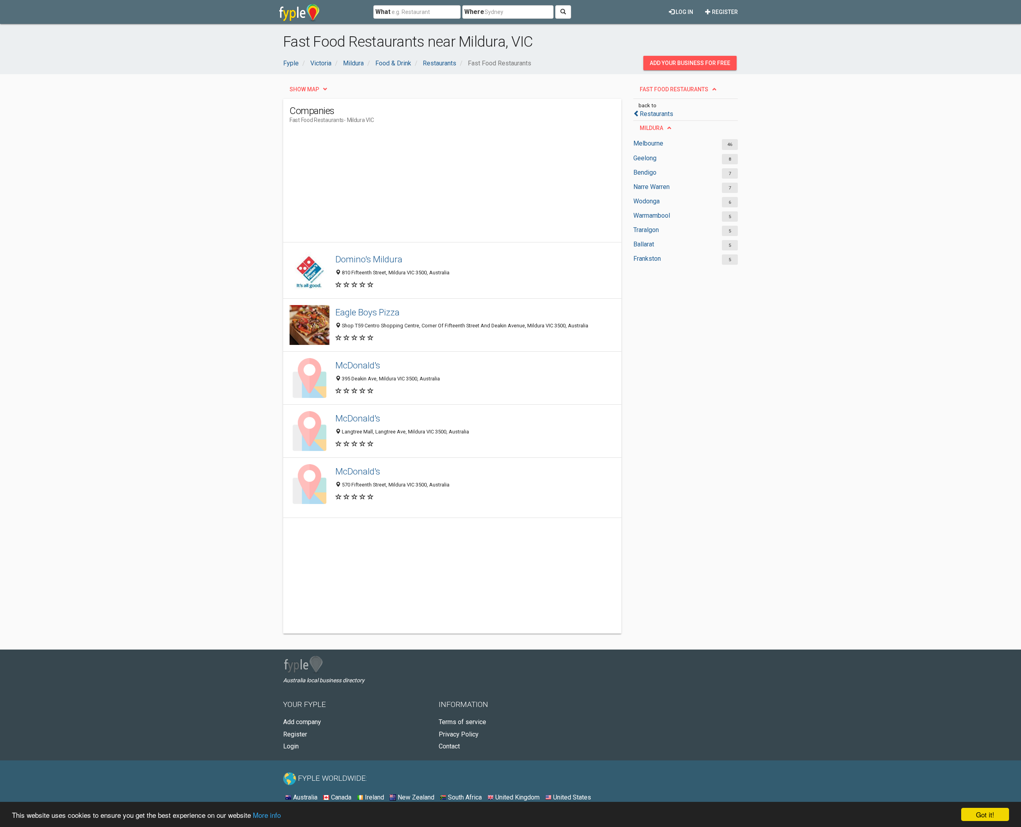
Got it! (985, 814)
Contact (449, 746)
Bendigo (644, 172)
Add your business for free (690, 63)
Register (724, 12)
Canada (340, 797)
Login (291, 746)
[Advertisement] (435, 186)
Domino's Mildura (368, 259)
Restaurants (656, 114)
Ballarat (643, 244)
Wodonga (646, 201)
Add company (302, 722)
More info (267, 815)
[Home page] (299, 12)
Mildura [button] (651, 128)
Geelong (644, 158)
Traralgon (646, 230)
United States (571, 797)
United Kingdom (517, 797)
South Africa (464, 797)
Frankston (647, 258)
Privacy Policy (459, 734)
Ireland (373, 797)
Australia (304, 797)
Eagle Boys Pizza (367, 312)
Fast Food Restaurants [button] (674, 89)
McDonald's (357, 365)
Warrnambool (651, 215)
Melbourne (648, 143)
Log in (683, 12)
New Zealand (415, 797)
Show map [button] (304, 89)
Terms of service (462, 722)
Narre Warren (651, 187)
